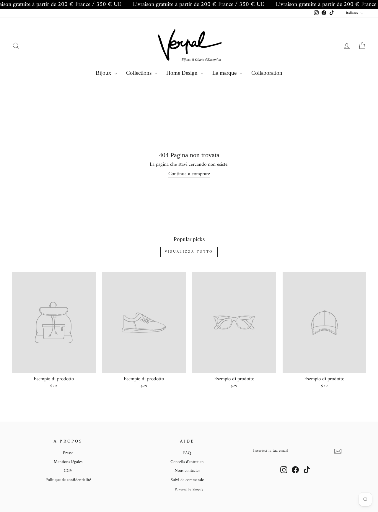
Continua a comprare (189, 174)
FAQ (187, 453)
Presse (68, 453)
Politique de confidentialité (68, 480)
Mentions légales (68, 462)
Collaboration (266, 73)
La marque (225, 73)
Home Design (182, 73)
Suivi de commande (187, 480)
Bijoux (104, 73)
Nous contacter (187, 470)
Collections (139, 73)
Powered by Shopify (189, 490)
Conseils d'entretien (187, 462)
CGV (68, 470)
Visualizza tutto (189, 252)
